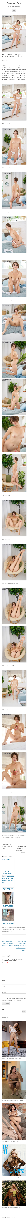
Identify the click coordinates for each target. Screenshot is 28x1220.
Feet (14, 929)
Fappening (9, 929)
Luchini (16, 929)
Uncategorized (16, 927)
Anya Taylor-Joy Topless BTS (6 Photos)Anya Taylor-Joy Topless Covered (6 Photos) (20, 946)
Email (4, 986)
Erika (5, 929)
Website (4, 992)
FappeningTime (14, 3)
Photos (23, 929)
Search (3, 1009)
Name (4, 980)
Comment (5, 963)
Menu (14, 10)
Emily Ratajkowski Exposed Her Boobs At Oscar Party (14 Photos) (8, 943)
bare (3, 929)
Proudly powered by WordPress (8, 1217)
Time (3, 931)
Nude (20, 929)
